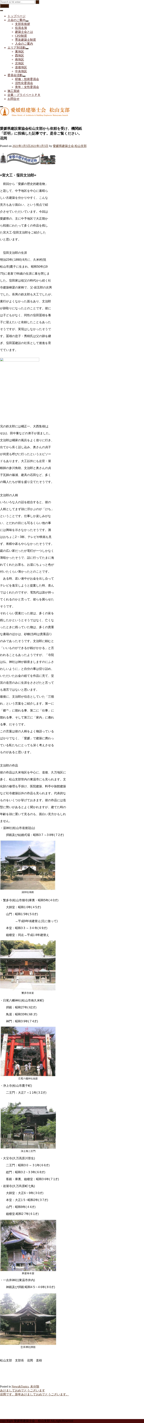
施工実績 (14, 91)
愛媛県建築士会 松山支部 (70, 146)
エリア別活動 (17, 47)
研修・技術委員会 (27, 79)
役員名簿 (21, 27)
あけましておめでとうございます (22, 1390)
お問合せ (14, 98)
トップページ (17, 16)
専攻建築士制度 (25, 39)
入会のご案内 (17, 20)
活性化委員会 (24, 83)
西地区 (19, 55)
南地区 (19, 59)
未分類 (34, 1386)
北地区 (19, 63)
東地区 (19, 51)
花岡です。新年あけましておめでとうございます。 (34, 1394)
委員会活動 (15, 75)
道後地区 (21, 67)
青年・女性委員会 (27, 87)
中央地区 (21, 71)
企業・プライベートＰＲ (24, 94)
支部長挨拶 (22, 24)
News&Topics (20, 1386)
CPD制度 (21, 35)
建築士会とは (24, 31)
